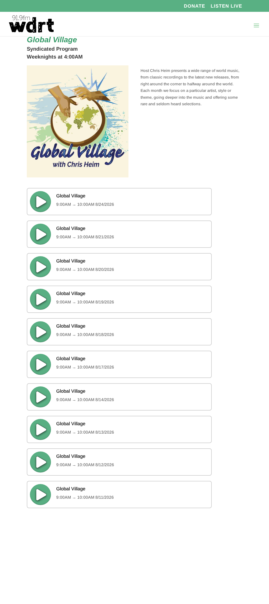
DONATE (194, 6)
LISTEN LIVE (226, 6)
